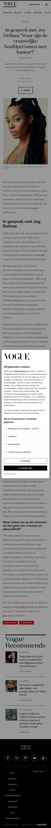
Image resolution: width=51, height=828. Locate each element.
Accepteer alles (25, 468)
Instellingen (25, 461)
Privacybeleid (10, 473)
